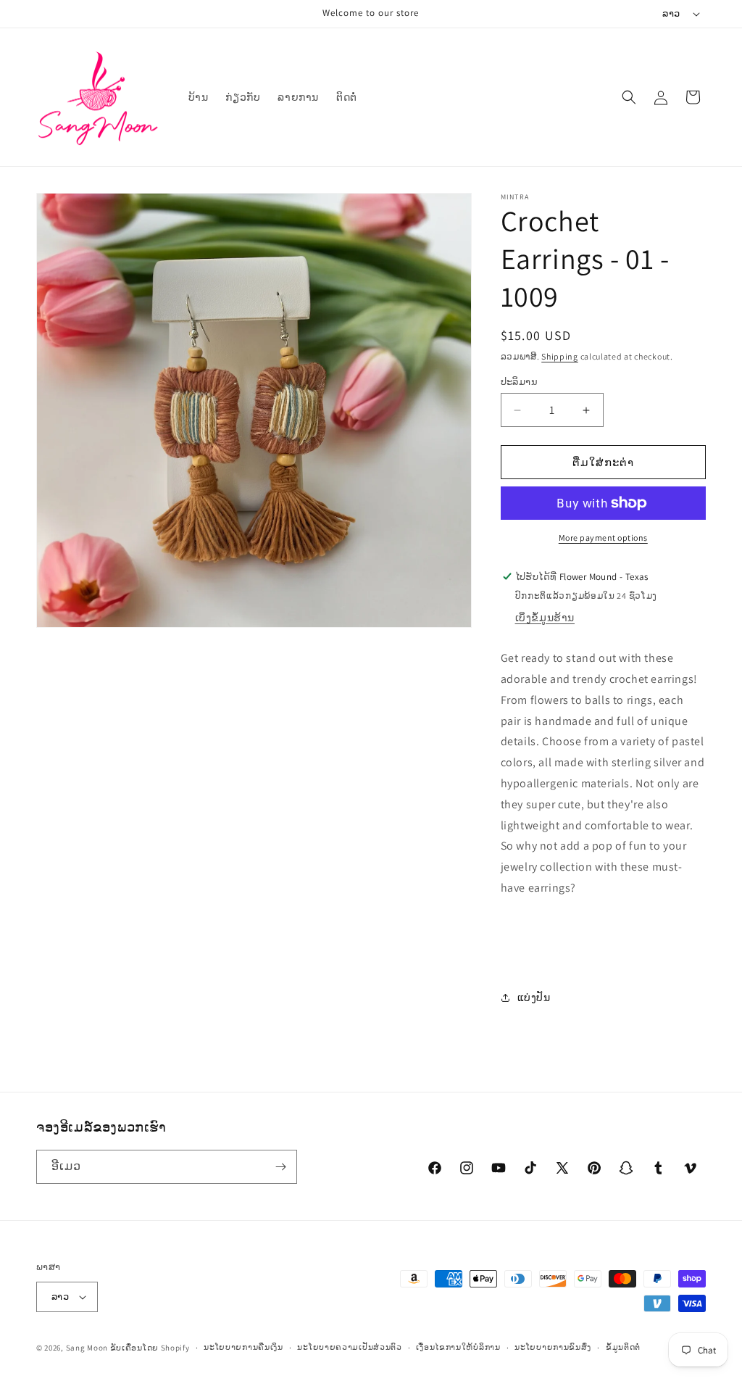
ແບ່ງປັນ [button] (534, 997)
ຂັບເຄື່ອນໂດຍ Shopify (150, 1348)
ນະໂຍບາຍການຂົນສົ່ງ (552, 1347)
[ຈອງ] (280, 1167)
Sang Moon (87, 1348)
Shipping (559, 356)
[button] (629, 97)
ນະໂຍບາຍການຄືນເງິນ (243, 1347)
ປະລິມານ (519, 382)
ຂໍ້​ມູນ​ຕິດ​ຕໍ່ (623, 1347)
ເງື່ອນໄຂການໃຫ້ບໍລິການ (458, 1347)
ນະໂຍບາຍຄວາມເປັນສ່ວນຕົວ (349, 1347)
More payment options (603, 537)
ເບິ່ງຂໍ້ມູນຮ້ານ (545, 617)
